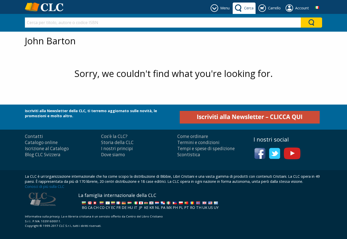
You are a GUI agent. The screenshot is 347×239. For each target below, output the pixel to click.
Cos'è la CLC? (114, 136)
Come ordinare (192, 136)
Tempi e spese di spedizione (206, 148)
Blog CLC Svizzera (42, 154)
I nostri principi (117, 148)
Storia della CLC (117, 142)
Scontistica (188, 154)
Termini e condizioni (198, 142)
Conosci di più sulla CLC (44, 186)
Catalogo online (41, 142)
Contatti (34, 136)
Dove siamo (113, 154)
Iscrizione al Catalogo (47, 148)
